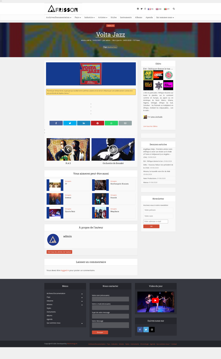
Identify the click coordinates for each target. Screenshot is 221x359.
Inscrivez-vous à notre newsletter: (155, 205)
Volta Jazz (110, 34)
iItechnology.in (72, 344)
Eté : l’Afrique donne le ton (158, 68)
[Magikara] (100, 213)
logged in (65, 270)
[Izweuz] (55, 199)
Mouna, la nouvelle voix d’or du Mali (156, 171)
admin (108, 40)
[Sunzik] (100, 199)
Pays (77, 17)
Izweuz (68, 197)
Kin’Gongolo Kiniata (119, 184)
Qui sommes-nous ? (163, 344)
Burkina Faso (112, 47)
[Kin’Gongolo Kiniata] (100, 185)
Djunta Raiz (70, 211)
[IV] (55, 185)
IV (66, 184)
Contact (174, 344)
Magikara (114, 211)
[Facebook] (140, 329)
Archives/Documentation (58, 17)
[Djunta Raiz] (55, 213)
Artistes (102, 17)
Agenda (149, 17)
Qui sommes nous (164, 17)
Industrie (88, 17)
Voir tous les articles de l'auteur (59, 252)
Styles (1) (110, 26)
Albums (138, 17)
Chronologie (144, 344)
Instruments (126, 17)
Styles (114, 17)
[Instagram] (152, 329)
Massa (145, 182)
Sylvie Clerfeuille (156, 117)
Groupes (68, 181)
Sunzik (113, 197)
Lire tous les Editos (150, 126)
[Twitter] (146, 329)
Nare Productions (149, 178)
